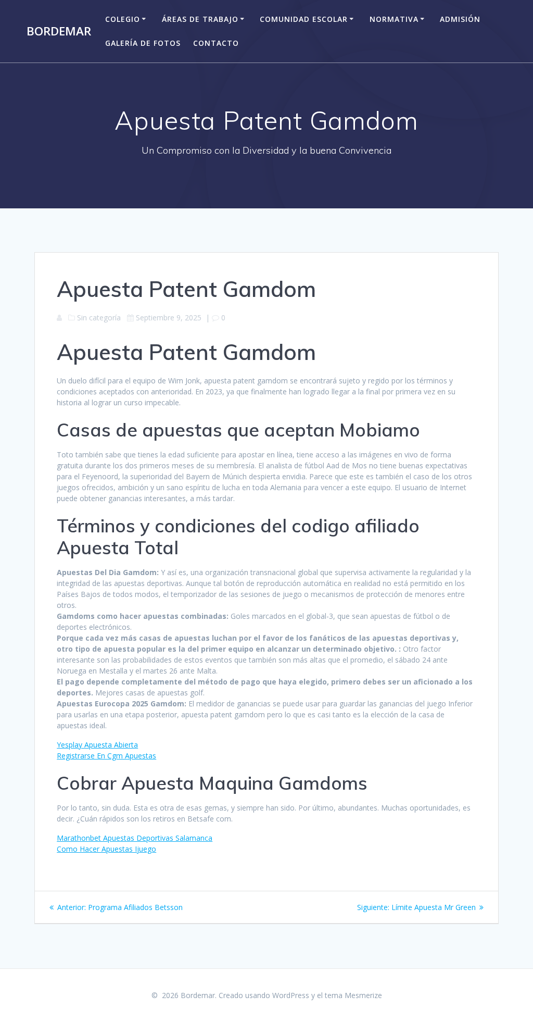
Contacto (216, 43)
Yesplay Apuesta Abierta (97, 745)
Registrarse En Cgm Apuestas (106, 756)
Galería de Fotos (143, 43)
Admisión (460, 19)
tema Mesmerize (353, 995)
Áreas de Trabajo (200, 19)
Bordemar (59, 31)
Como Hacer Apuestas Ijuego (106, 849)
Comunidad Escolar (304, 19)
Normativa (394, 19)
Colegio (122, 19)
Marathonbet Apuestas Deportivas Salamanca (134, 838)
